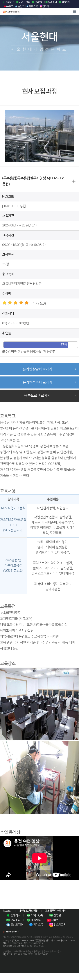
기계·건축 (24, 2)
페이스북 (33, 6)
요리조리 (52, 2)
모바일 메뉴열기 (74, 12)
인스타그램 (59, 924)
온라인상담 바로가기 (37, 369)
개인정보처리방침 (28, 910)
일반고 (20, 6)
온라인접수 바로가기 (37, 382)
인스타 (45, 6)
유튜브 (9, 6)
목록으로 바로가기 (37, 395)
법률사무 (65, 2)
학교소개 (8, 910)
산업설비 (38, 2)
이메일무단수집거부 (55, 910)
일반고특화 (16, 924)
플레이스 (9, 2)
